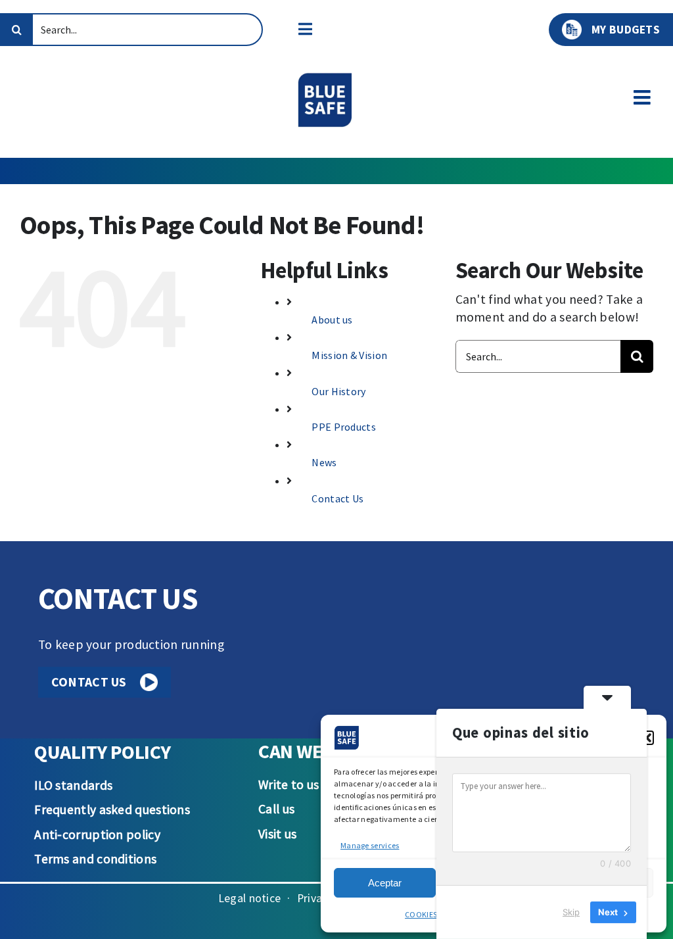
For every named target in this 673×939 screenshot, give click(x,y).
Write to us (288, 784)
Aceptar (385, 882)
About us (332, 319)
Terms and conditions (95, 859)
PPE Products (344, 426)
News (324, 462)
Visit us (277, 834)
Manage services (369, 845)
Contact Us (337, 498)
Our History (338, 391)
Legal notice (249, 898)
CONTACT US (89, 682)
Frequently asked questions (112, 809)
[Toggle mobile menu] (643, 98)
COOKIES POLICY (434, 914)
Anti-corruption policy (97, 834)
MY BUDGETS (626, 29)
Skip (571, 912)
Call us (276, 809)
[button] (646, 737)
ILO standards (73, 785)
